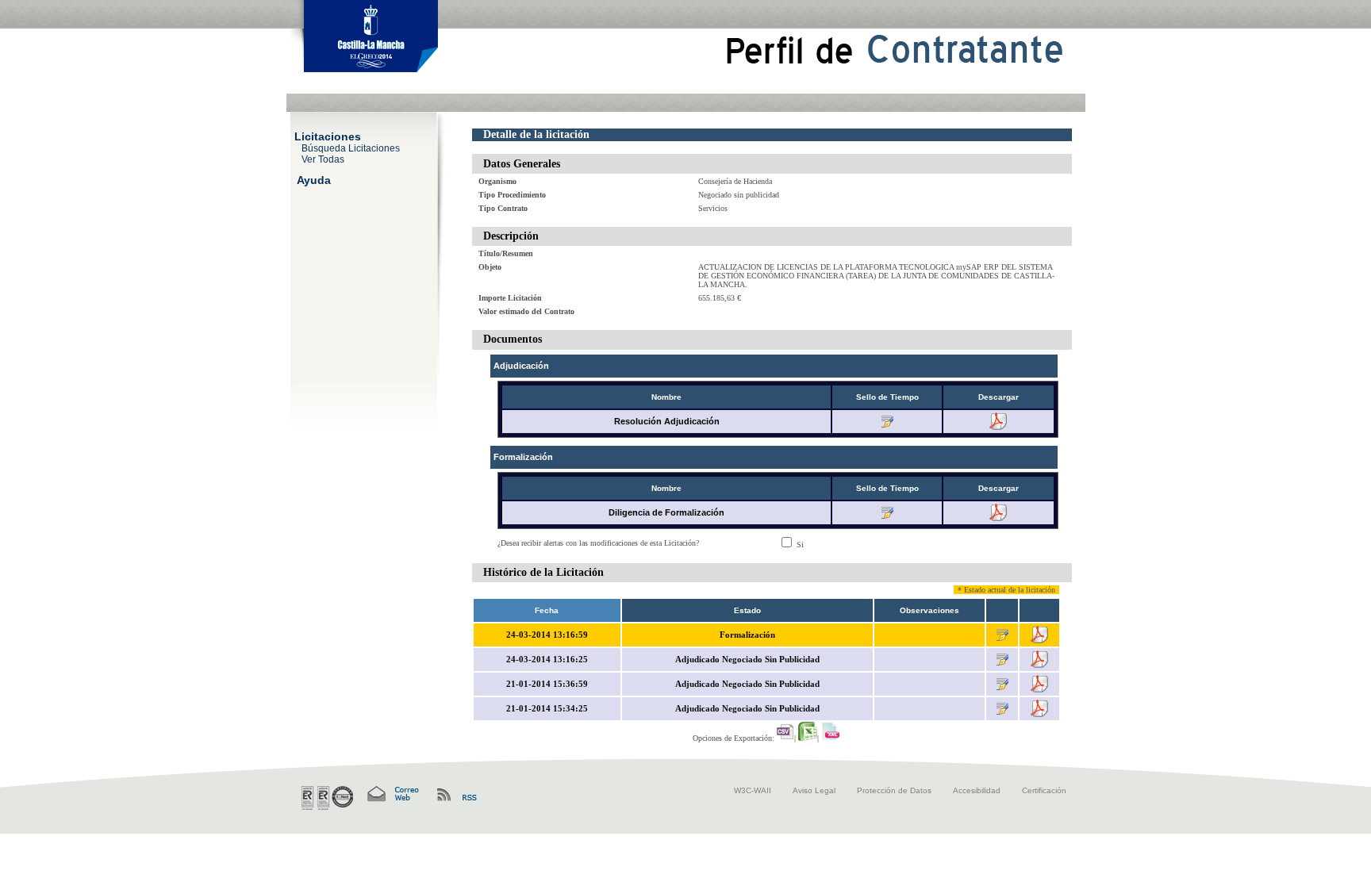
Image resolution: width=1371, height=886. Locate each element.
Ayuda (314, 179)
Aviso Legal (814, 790)
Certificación (1044, 790)
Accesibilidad (976, 790)
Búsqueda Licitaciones (350, 147)
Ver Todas (322, 158)
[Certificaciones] (327, 798)
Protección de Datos (894, 790)
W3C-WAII (752, 790)
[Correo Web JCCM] (392, 794)
